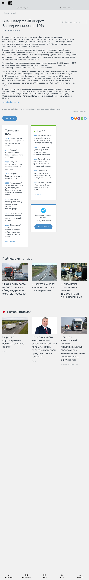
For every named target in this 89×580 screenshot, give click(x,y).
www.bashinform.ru (10, 102)
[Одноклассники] (75, 118)
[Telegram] (85, 118)
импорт (28, 109)
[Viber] (78, 118)
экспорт (22, 109)
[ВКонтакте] (72, 118)
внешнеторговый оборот (10, 109)
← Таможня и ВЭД (9, 13)
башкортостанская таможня (41, 109)
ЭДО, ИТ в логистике (69, 364)
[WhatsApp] (82, 118)
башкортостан (56, 109)
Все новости (10, 242)
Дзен (4, 351)
